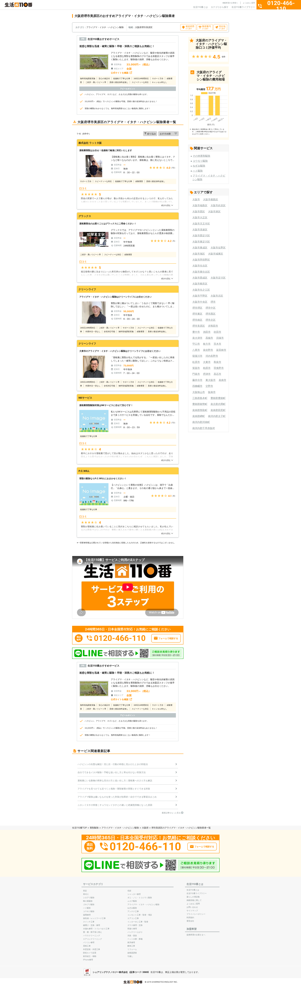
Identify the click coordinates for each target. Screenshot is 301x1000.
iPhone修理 (88, 959)
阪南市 (212, 392)
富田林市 (221, 349)
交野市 (209, 386)
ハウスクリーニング (91, 935)
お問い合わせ (192, 907)
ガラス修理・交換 (135, 925)
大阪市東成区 (199, 247)
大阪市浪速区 (199, 229)
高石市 (217, 373)
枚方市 (207, 343)
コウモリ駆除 (200, 160)
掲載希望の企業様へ (230, 3)
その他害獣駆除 (201, 155)
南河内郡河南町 (201, 422)
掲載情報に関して (194, 900)
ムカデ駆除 (132, 901)
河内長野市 (212, 355)
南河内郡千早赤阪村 (203, 428)
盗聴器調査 (132, 953)
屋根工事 (87, 946)
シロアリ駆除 (88, 897)
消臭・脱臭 (132, 935)
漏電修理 (87, 915)
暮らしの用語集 (193, 897)
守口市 (196, 343)
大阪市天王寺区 (201, 223)
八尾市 (196, 349)
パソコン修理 (88, 942)
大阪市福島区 (199, 205)
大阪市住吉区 (199, 265)
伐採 (129, 890)
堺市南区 (197, 319)
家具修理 (131, 942)
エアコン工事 (133, 918)
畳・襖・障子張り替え (92, 932)
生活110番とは (200, 7)
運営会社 (190, 921)
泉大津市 (197, 337)
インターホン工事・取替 (137, 922)
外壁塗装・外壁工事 (91, 949)
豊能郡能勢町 (199, 404)
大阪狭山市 (198, 392)
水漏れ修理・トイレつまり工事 (96, 928)
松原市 (196, 362)
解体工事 (131, 946)
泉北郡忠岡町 (218, 404)
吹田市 (217, 331)
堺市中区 (211, 307)
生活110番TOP (79, 827)
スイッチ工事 (88, 922)
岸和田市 (213, 325)
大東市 (207, 362)
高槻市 (209, 337)
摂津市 (207, 373)
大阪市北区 (217, 295)
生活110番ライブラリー (243, 7)
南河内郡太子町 (217, 416)
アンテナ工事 (133, 911)
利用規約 (190, 917)
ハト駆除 (198, 170)
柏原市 (207, 367)
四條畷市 (197, 386)
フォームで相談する (168, 638)
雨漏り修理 (132, 928)
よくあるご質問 (249, 3)
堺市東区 (197, 313)
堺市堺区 (197, 307)
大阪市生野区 (218, 247)
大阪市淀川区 (218, 277)
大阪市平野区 (199, 295)
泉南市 (222, 380)
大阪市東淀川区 (201, 241)
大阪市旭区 (198, 253)
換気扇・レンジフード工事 (94, 918)
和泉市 (217, 362)
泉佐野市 (208, 349)
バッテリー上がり (135, 932)
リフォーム (132, 949)
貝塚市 (220, 337)
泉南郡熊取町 (199, 410)
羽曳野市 (219, 367)
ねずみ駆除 (199, 165)
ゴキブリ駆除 (88, 904)
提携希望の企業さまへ (196, 935)
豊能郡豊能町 (218, 398)
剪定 (85, 890)
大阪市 (196, 199)
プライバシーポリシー (196, 914)
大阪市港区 (214, 211)
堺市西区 (211, 313)
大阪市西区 (198, 211)
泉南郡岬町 (198, 416)
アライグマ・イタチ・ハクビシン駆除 (120, 827)
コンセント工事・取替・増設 (139, 915)
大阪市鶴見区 (199, 283)
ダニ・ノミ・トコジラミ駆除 (139, 897)
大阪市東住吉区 (201, 271)
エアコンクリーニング (92, 939)
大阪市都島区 (210, 199)
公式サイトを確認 (119, 72)
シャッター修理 (134, 894)
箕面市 (196, 367)
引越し (130, 956)
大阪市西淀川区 (201, 235)
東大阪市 (211, 380)
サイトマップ (192, 910)
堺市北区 (211, 319)
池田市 (207, 331)
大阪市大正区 (199, 217)
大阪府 (145, 827)
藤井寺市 (197, 380)
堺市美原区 (198, 325)
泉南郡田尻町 (218, 410)
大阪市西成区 (199, 277)
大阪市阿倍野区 (201, 259)
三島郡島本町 (199, 398)
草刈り (86, 894)
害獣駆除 (94, 827)
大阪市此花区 (218, 205)
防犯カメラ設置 (89, 953)
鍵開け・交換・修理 (91, 925)
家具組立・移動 (89, 956)
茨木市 (217, 343)
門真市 (196, 373)
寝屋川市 (197, 355)
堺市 (213, 301)
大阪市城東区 (215, 253)
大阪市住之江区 (201, 289)
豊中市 (196, 331)
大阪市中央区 (199, 301)
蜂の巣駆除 (87, 901)
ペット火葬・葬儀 (135, 939)
